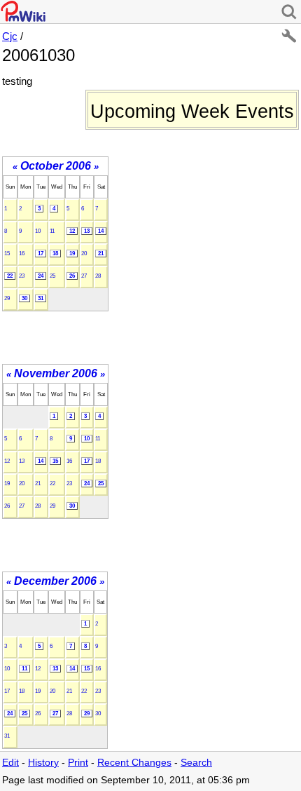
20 (84, 253)
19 (72, 253)
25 (52, 276)
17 (40, 253)
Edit (10, 762)
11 (52, 231)
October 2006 (55, 166)
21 (101, 253)
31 (40, 298)
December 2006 (55, 581)
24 (40, 276)
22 (10, 276)
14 (101, 231)
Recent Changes (134, 762)
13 (87, 231)
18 (55, 253)
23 (21, 276)
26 (72, 276)
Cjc (10, 36)
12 (72, 231)
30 (24, 298)
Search (196, 762)
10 (38, 231)
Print (78, 762)
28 (98, 276)
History (43, 762)
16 (21, 253)
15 (7, 253)
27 (84, 276)
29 (7, 298)
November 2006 (55, 373)
